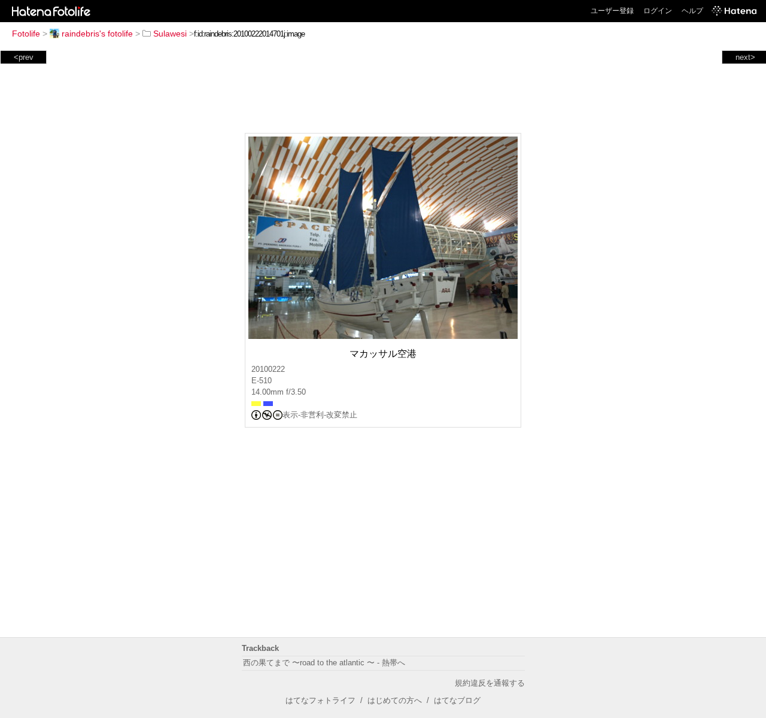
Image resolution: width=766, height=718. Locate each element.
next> (745, 57)
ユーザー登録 (612, 11)
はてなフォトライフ (320, 700)
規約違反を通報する (490, 682)
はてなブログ (457, 700)
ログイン (657, 11)
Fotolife (26, 33)
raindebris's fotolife (97, 33)
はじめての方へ (394, 700)
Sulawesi (170, 33)
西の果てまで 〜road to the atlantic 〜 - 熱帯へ (324, 662)
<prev (24, 57)
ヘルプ (692, 11)
